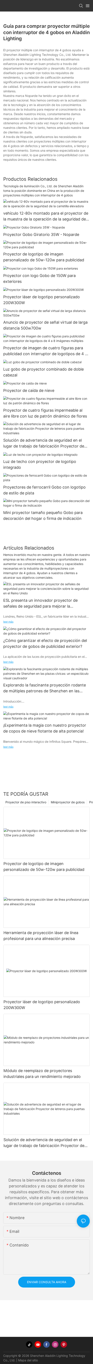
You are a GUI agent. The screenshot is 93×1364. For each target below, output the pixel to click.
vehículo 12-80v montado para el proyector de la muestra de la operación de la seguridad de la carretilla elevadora (45, 216)
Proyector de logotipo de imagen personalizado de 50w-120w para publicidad (43, 257)
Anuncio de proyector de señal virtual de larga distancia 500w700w (45, 325)
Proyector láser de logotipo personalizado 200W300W (41, 300)
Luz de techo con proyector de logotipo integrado (39, 464)
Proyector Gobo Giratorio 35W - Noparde (41, 234)
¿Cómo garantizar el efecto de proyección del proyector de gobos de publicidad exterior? (45, 643)
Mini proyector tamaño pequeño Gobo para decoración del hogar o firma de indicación (43, 515)
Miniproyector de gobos (68, 802)
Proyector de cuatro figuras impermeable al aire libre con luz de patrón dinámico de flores (45, 413)
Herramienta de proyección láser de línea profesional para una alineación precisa (40, 935)
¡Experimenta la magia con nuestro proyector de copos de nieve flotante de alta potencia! (44, 728)
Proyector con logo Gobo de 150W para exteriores (39, 278)
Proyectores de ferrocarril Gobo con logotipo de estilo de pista (44, 490)
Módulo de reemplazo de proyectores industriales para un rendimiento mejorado (42, 1073)
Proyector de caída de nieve (28, 390)
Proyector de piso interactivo (25, 802)
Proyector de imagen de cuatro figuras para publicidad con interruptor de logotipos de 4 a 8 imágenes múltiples (45, 351)
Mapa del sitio (28, 1360)
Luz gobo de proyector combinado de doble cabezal (43, 372)
